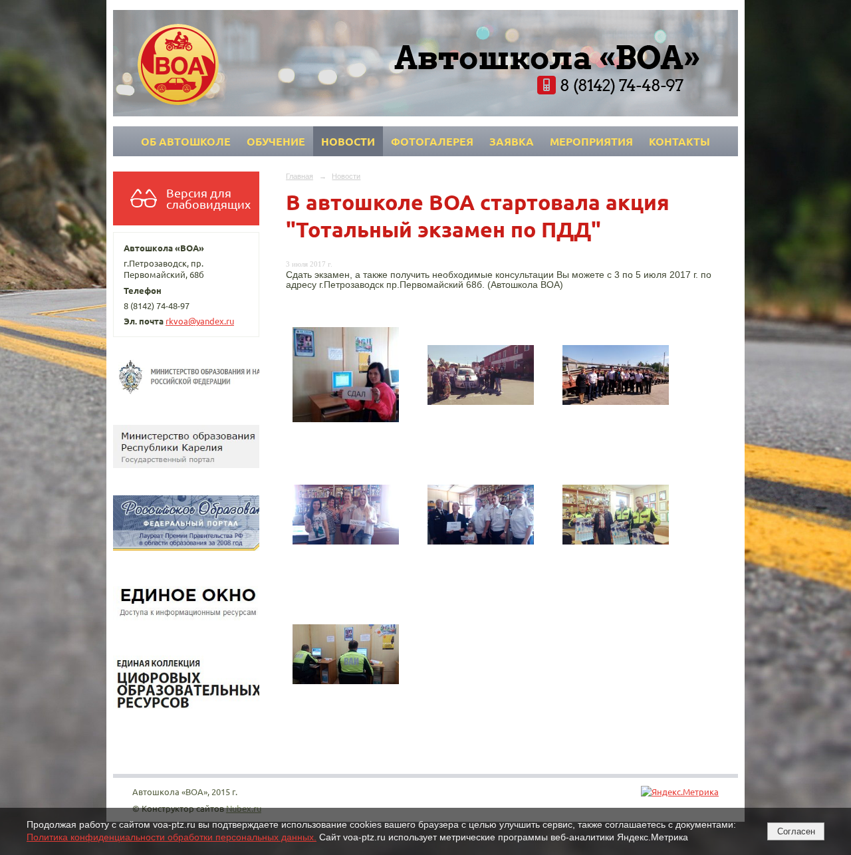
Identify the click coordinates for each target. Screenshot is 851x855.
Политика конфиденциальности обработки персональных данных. (171, 837)
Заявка (511, 141)
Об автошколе (186, 141)
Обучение (276, 141)
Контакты (679, 141)
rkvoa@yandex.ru (200, 320)
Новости (348, 141)
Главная (299, 176)
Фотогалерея (432, 141)
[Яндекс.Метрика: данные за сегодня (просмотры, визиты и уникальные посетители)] (680, 791)
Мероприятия (591, 141)
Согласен (796, 831)
